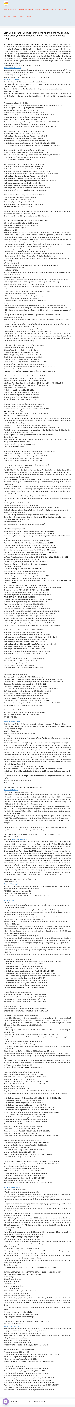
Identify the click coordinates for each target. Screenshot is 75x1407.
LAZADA (59, 9)
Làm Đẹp (15, 16)
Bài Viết (29, 16)
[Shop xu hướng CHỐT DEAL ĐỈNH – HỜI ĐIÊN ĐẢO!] (6, 3)
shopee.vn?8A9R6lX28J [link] (12, 1187)
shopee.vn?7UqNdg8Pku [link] (12, 884)
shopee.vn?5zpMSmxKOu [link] (12, 68)
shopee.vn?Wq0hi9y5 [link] (11, 790)
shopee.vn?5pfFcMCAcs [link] (12, 722)
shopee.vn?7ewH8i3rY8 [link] (11, 900)
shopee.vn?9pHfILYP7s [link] (11, 1326)
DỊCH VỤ (22, 16)
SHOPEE (52, 9)
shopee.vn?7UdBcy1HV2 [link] (20, 839)
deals (26, 9)
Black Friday (7, 16)
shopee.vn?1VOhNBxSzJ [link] (12, 79)
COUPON (30, 9)
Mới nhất (21, 9)
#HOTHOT (37, 9)
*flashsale (14, 9)
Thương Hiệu (7, 9)
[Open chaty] (6, 1401)
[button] (70, 22)
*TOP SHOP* (46, 9)
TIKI (65, 9)
